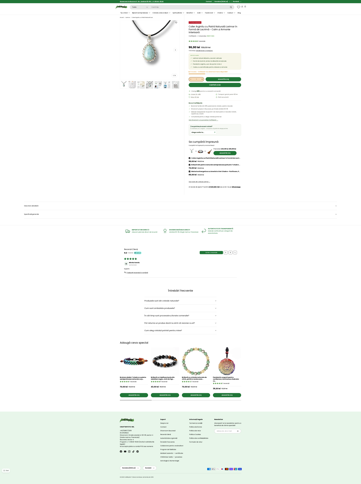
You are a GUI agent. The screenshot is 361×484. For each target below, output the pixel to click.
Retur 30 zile (195, 97)
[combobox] (182, 7)
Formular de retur (195, 442)
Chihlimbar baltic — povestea (171, 457)
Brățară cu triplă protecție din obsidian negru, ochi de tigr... (163, 378)
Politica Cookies (195, 434)
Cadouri (230, 13)
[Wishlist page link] (238, 7)
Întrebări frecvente (167, 442)
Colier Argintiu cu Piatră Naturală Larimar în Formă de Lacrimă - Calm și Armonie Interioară (143, 17)
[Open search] (226, 252)
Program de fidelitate (168, 449)
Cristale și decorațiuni (160, 13)
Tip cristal (124, 13)
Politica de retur (195, 431)
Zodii (198, 13)
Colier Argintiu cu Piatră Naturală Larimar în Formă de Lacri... (215, 158)
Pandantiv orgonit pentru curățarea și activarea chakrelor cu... (226, 379)
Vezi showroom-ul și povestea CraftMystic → (203, 120)
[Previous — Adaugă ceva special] (245, 368)
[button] (245, 6)
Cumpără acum (215, 85)
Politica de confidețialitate (198, 438)
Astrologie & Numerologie (169, 461)
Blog (239, 13)
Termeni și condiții (195, 423)
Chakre (220, 13)
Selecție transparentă (198, 112)
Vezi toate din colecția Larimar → (199, 182)
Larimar (128, 17)
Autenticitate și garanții (168, 438)
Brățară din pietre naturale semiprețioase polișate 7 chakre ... (215, 165)
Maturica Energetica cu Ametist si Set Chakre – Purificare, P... (215, 171)
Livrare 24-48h (196, 94)
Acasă (122, 17)
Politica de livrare (195, 427)
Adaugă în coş (223, 79)
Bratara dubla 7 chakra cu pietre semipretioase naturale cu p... (133, 378)
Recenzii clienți (165, 434)
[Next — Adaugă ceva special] (245, 363)
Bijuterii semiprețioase (140, 13)
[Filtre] (230, 252)
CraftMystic (192, 36)
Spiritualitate (177, 13)
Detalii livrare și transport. (204, 51)
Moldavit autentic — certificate (171, 453)
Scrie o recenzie (211, 252)
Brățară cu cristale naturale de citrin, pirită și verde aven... (194, 378)
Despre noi (164, 423)
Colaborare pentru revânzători (171, 446)
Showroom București (168, 431)
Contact (209, 1)
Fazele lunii (209, 13)
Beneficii (190, 13)
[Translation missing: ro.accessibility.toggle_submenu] (129, 13)
